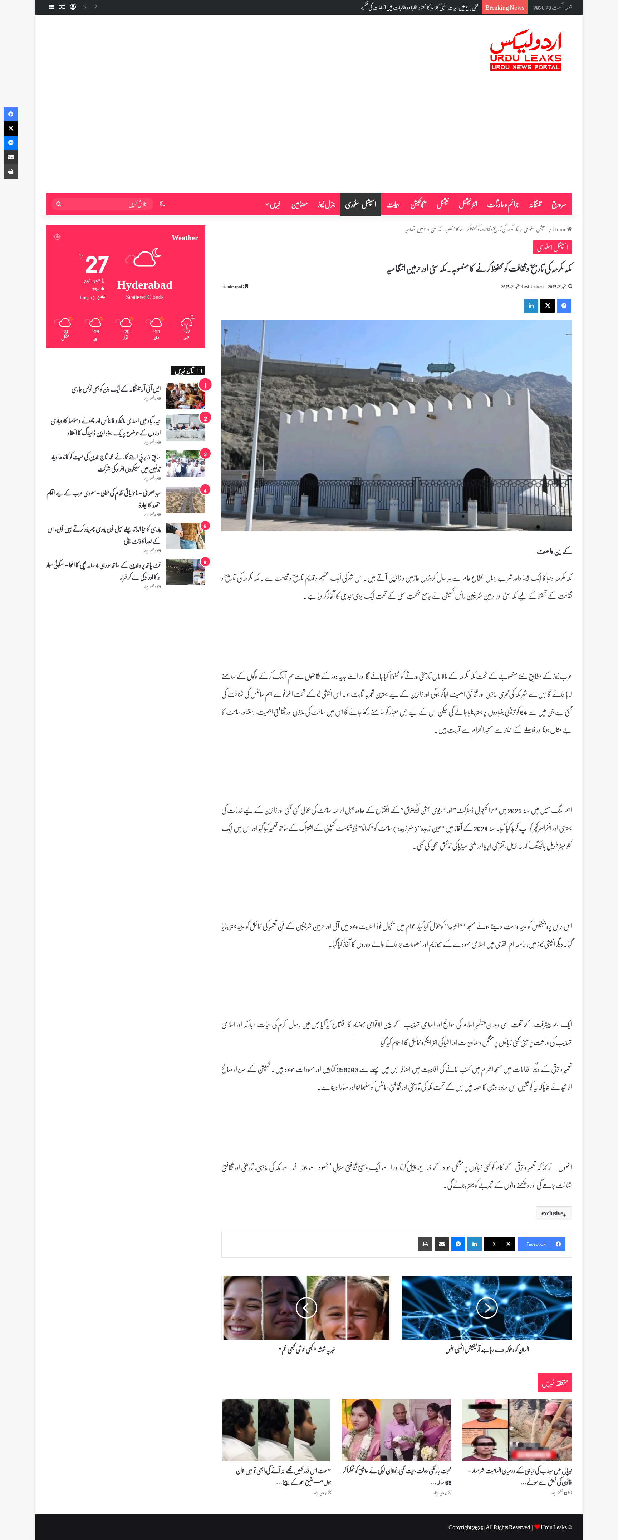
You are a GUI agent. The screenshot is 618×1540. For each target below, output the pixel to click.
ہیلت (393, 204)
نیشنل (443, 204)
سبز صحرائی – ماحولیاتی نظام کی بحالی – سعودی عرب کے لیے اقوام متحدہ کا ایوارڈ (103, 498)
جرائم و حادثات (503, 204)
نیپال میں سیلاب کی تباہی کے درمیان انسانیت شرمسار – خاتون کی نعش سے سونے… (520, 1476)
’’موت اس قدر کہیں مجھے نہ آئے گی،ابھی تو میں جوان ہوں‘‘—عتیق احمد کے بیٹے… (283, 1476)
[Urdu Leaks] (527, 50)
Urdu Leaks (554, 1527)
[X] (547, 306)
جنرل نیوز (326, 204)
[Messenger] (458, 1244)
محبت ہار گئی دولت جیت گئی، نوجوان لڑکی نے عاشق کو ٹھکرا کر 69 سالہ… (397, 1476)
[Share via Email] (442, 1244)
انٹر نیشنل (468, 204)
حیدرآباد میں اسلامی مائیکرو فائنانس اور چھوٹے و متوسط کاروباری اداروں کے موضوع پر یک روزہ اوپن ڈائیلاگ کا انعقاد (106, 426)
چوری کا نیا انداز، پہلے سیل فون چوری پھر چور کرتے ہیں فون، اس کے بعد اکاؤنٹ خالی (104, 534)
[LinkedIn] (531, 306)
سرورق (559, 204)
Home (560, 229)
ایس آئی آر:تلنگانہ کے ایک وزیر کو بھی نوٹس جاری (116, 388)
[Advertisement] (309, 140)
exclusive (552, 1213)
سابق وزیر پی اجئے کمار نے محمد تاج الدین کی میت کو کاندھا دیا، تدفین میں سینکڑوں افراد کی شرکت (106, 462)
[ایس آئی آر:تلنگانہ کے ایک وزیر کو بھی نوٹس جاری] (185, 396)
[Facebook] (564, 306)
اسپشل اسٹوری (360, 204)
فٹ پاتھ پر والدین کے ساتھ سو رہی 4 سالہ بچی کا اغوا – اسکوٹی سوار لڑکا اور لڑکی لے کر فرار (103, 570)
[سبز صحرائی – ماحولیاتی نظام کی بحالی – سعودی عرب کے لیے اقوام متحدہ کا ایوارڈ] (185, 500)
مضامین (299, 204)
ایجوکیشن (418, 204)
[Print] (425, 1244)
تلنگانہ (535, 204)
